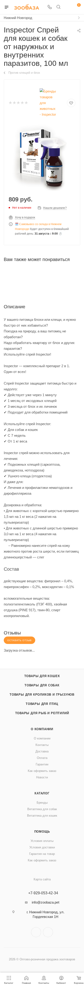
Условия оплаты (42, 841)
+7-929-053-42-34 (43, 893)
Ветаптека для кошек (42, 815)
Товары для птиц (42, 704)
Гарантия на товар (42, 854)
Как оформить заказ (42, 771)
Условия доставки (42, 847)
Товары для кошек (42, 676)
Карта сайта (42, 879)
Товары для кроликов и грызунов (42, 694)
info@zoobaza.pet (45, 902)
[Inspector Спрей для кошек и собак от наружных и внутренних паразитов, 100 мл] (42, 157)
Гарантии (42, 764)
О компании (42, 729)
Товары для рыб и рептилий (42, 713)
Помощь (42, 831)
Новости (42, 777)
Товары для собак (42, 685)
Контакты (42, 745)
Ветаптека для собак (42, 809)
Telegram (36, 932)
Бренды (42, 802)
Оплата (42, 758)
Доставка (42, 751)
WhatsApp (48, 932)
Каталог (42, 793)
